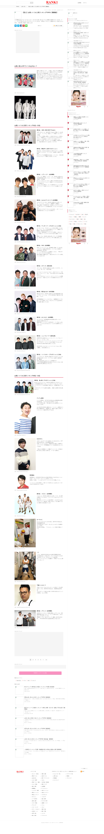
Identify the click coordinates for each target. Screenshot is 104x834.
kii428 (25, 691)
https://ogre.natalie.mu (21, 332)
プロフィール (79, 223)
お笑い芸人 (19, 680)
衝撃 (80, 216)
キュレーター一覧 (56, 773)
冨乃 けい (26, 722)
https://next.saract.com (21, 262)
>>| (46, 659)
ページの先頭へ (83, 768)
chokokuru (75, 79)
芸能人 (75, 216)
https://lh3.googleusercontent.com (23, 145)
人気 (28, 680)
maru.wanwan (26, 713)
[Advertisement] (28, 42)
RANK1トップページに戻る (40, 673)
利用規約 (55, 778)
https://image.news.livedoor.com (23, 627)
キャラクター (72, 219)
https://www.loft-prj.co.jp (21, 196)
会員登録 (79, 2)
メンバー (84, 216)
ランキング (33, 680)
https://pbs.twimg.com (21, 222)
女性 (74, 223)
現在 (85, 223)
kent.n (25, 701)
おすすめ (78, 214)
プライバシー (69, 778)
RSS (83, 771)
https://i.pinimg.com (20, 92)
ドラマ (71, 221)
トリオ (24, 680)
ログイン (85, 2)
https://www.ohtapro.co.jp (22, 170)
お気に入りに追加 (58, 25)
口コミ (71, 216)
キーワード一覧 (70, 773)
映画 (81, 219)
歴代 (78, 219)
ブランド (80, 221)
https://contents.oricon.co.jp (22, 471)
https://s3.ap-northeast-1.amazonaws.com (25, 313)
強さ (71, 223)
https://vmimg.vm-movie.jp (22, 490)
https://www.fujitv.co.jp (21, 515)
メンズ (85, 221)
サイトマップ (56, 780)
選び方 (86, 214)
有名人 (75, 221)
